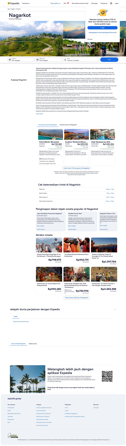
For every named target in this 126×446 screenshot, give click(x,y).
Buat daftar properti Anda (80, 3)
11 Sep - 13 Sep (110, 201)
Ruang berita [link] (11, 419)
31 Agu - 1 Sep (110, 189)
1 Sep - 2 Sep (110, 193)
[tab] (47, 125)
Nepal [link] (12, 9)
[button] (63, 309)
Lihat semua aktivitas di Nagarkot (76, 297)
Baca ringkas (40, 226)
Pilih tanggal (16, 60)
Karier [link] (9, 410)
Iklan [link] (9, 422)
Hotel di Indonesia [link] (40, 410)
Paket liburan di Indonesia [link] (42, 416)
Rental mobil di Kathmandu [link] (21, 321)
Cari (109, 59)
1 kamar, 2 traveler (73, 60)
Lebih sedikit (39, 114)
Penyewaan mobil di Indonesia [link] (44, 422)
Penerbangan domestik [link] (42, 419)
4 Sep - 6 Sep (110, 197)
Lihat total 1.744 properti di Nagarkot (77, 168)
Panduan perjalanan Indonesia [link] (43, 407)
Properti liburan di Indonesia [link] (43, 413)
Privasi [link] (66, 407)
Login (116, 3)
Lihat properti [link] (41, 229)
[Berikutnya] (117, 221)
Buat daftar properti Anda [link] (14, 413)
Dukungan (94, 3)
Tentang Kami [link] (11, 407)
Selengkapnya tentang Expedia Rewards (102, 32)
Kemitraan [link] (10, 416)
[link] (102, 39)
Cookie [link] (66, 410)
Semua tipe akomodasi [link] (42, 425)
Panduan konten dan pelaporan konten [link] (74, 416)
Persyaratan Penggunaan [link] (71, 413)
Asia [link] (9, 9)
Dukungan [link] (96, 407)
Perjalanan (104, 3)
